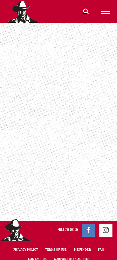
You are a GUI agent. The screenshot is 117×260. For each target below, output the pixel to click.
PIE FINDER (82, 249)
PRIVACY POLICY (25, 249)
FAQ (101, 249)
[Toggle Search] (86, 11)
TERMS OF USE (55, 249)
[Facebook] (88, 230)
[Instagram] (105, 230)
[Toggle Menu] (105, 11)
